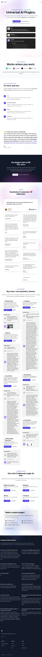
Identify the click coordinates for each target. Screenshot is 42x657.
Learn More (15, 310)
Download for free (25, 21)
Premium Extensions (4, 643)
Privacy (23, 645)
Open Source (24, 647)
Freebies (2, 645)
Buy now (15, 174)
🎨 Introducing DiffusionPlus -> (17, 9)
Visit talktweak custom (10, 528)
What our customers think (24, 174)
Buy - (16, 21)
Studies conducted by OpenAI (10, 88)
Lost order (13, 645)
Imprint (23, 643)
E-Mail (13, 643)
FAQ (12, 647)
